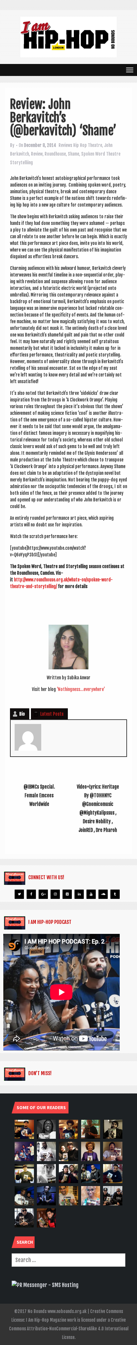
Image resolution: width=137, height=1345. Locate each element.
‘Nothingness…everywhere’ (81, 689)
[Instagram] (55, 894)
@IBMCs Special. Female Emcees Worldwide (39, 795)
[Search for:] (68, 1260)
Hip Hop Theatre (87, 145)
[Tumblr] (115, 894)
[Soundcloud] (103, 894)
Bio (22, 714)
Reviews (65, 145)
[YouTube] (91, 894)
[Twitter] (19, 894)
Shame (73, 154)
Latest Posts (52, 714)
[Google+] (43, 894)
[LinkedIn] (79, 894)
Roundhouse (55, 154)
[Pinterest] (67, 894)
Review (37, 154)
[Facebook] (31, 894)
